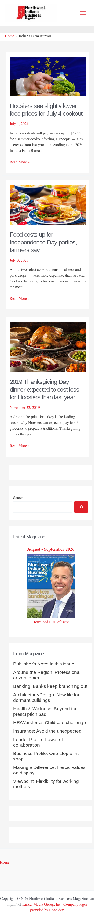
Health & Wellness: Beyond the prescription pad (45, 711)
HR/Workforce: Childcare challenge (49, 722)
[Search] (81, 506)
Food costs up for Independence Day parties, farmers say (43, 242)
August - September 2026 (50, 549)
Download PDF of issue (50, 621)
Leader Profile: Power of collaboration (38, 742)
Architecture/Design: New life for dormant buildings (46, 697)
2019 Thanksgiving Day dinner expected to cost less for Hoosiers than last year (44, 389)
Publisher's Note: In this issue (43, 663)
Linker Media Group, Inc (41, 904)
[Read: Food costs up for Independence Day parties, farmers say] (48, 204)
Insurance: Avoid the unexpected (47, 731)
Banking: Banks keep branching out (50, 686)
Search (18, 497)
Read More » (20, 162)
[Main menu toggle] (82, 12)
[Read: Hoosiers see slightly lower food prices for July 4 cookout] (48, 75)
